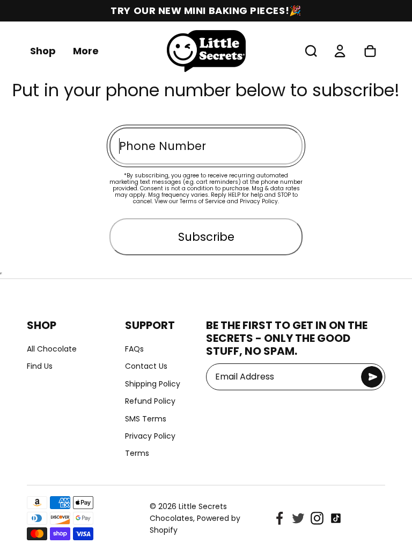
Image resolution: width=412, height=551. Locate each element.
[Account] (340, 51)
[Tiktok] (335, 518)
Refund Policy (150, 401)
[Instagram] (317, 518)
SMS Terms (145, 418)
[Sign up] (371, 377)
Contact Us (146, 366)
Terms (137, 453)
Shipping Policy (152, 383)
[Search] (311, 51)
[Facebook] (279, 518)
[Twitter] (298, 518)
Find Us (40, 366)
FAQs (134, 349)
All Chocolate (52, 349)
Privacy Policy (259, 201)
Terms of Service (202, 201)
